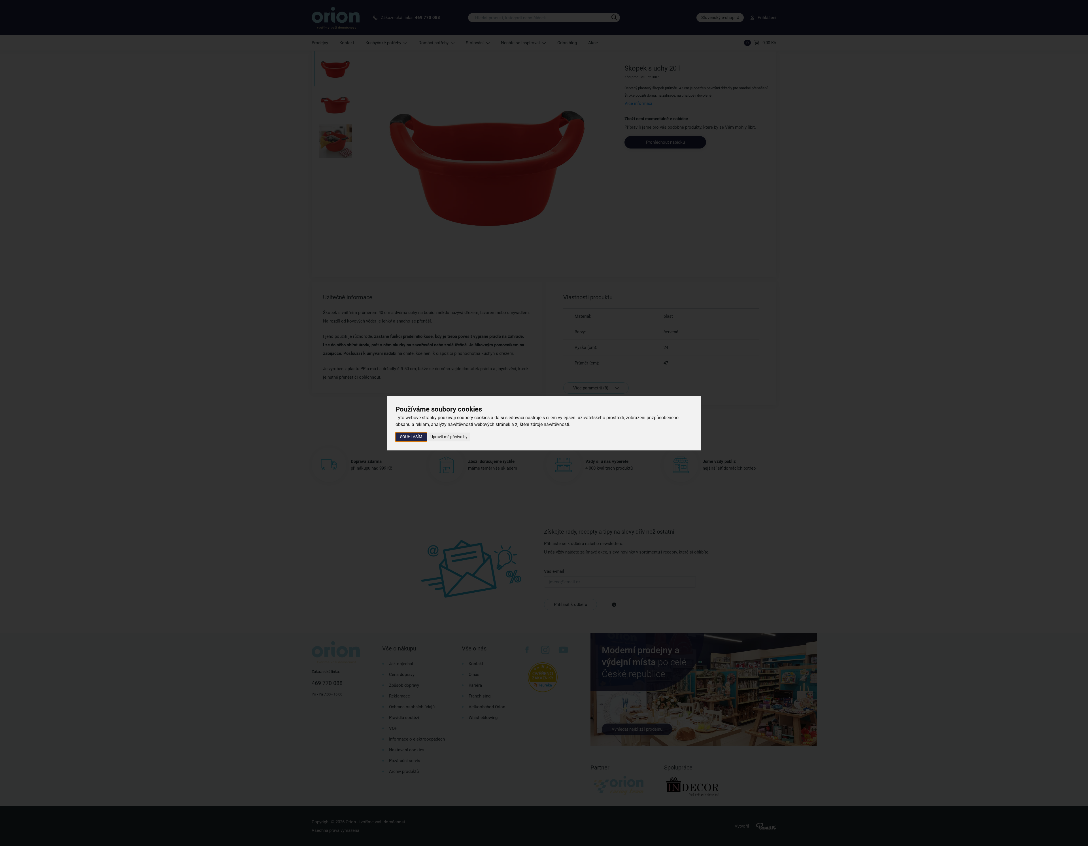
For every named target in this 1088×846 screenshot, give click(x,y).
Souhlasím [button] (411, 436)
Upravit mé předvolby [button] (449, 436)
